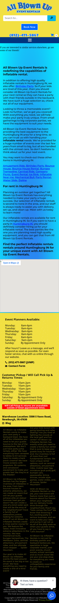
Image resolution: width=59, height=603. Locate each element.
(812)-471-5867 (23, 35)
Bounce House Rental (25, 168)
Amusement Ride (14, 165)
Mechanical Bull (24, 177)
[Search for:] (25, 18)
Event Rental (20, 174)
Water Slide (10, 180)
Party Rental (43, 177)
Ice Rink (34, 174)
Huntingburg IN (23, 223)
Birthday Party (24, 86)
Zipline (22, 180)
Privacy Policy (45, 600)
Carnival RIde (26, 171)
